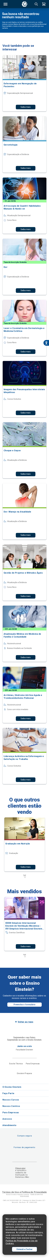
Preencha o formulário (24, 1004)
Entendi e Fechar (25, 1249)
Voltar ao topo (25, 1022)
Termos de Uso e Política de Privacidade (24, 1192)
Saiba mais (26, 107)
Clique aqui (20, 1168)
